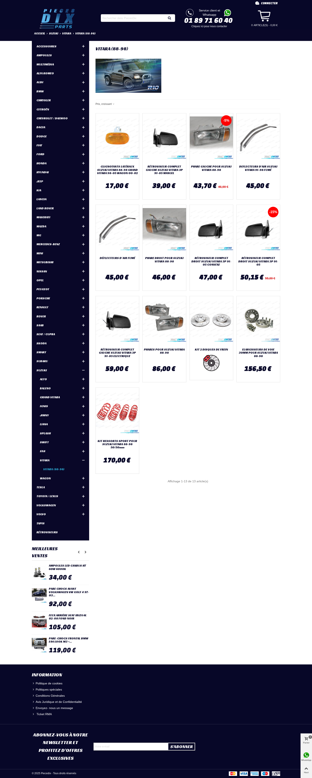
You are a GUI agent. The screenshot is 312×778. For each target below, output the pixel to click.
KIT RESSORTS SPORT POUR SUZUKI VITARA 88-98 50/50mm (117, 444)
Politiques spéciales (49, 689)
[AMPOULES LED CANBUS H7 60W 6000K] (39, 572)
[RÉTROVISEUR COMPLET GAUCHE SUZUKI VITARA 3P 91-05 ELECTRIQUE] (117, 321)
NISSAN (42, 271)
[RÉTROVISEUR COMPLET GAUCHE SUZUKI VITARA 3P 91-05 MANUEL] (164, 138)
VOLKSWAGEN (46, 505)
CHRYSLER (44, 100)
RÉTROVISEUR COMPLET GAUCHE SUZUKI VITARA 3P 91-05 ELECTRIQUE (117, 353)
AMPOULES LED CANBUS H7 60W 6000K (67, 567)
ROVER (41, 316)
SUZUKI (42, 370)
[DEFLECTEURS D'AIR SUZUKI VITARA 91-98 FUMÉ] (258, 138)
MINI (40, 253)
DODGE (42, 136)
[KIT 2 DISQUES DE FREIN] (211, 321)
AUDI (40, 82)
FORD (40, 154)
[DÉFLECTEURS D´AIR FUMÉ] (117, 230)
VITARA (44, 460)
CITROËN (43, 109)
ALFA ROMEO (45, 73)
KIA (39, 190)
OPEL (40, 280)
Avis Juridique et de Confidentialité (59, 701)
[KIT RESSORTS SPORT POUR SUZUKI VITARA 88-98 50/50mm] (117, 412)
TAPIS (41, 523)
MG (39, 235)
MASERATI (43, 217)
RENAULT (42, 307)
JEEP (40, 181)
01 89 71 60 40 (208, 20)
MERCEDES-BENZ (48, 244)
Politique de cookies (49, 683)
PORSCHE (43, 298)
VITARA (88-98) (54, 469)
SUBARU (42, 361)
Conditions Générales (50, 695)
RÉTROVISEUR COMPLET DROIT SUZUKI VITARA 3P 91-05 (258, 261)
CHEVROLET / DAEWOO (52, 118)
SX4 (42, 451)
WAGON (45, 478)
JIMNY (44, 415)
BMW (40, 91)
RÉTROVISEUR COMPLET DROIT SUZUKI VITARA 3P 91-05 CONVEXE (211, 261)
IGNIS (44, 406)
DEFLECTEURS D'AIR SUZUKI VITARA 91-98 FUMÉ (258, 168)
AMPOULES (44, 55)
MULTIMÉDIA (45, 64)
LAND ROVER (45, 208)
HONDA (41, 163)
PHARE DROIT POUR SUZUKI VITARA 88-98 (164, 259)
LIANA (44, 424)
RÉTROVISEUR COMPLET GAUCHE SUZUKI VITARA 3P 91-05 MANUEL (164, 170)
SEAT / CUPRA (46, 334)
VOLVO (41, 514)
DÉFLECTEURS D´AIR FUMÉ (117, 258)
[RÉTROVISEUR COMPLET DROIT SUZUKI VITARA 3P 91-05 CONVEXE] (211, 230)
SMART (41, 352)
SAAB (40, 325)
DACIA (41, 127)
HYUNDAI (43, 172)
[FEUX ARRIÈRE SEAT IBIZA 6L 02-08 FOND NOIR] (39, 622)
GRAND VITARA (50, 397)
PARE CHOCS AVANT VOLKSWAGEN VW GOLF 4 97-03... (69, 592)
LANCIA (41, 199)
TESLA (41, 487)
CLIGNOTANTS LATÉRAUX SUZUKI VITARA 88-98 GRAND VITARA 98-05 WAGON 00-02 (117, 170)
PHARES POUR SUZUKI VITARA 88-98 (164, 351)
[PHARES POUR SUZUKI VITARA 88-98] (164, 321)
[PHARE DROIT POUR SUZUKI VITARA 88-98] (164, 230)
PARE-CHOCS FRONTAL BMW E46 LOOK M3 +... (68, 640)
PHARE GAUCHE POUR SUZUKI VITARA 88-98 (211, 168)
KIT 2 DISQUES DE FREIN (211, 349)
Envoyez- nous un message (54, 708)
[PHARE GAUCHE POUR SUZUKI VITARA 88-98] (211, 138)
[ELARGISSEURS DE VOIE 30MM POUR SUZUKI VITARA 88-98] (258, 321)
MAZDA (41, 226)
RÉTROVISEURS (47, 532)
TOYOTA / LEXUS (47, 496)
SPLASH (45, 433)
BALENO (45, 388)
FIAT (39, 145)
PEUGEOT (43, 289)
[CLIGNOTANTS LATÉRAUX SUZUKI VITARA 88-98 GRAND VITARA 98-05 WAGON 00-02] (117, 138)
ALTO (43, 379)
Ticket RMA (44, 714)
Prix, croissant (104, 104)
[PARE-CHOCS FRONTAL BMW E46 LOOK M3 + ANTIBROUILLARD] (39, 645)
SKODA (41, 343)
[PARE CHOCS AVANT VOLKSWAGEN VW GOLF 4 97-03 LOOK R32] (39, 595)
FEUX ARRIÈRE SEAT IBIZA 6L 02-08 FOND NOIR (68, 617)
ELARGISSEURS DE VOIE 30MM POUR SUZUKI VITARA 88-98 (258, 353)
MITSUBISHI (45, 262)
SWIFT (44, 442)
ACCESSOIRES (46, 46)
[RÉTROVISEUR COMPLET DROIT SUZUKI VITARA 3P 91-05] (258, 230)
